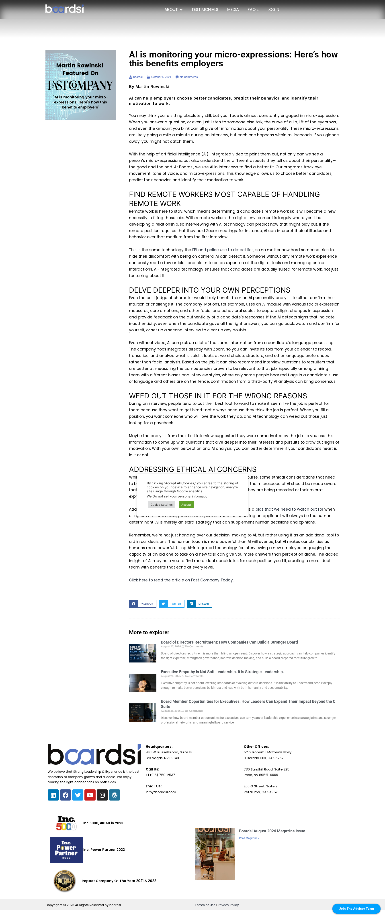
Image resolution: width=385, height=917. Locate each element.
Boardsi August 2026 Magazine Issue (272, 831)
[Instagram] (102, 795)
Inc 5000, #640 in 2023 (103, 823)
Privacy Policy (228, 905)
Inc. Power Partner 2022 (104, 849)
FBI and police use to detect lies (223, 250)
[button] (142, 604)
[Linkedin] (53, 795)
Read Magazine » (249, 838)
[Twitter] (77, 795)
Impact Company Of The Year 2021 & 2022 (119, 880)
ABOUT (171, 9)
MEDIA (233, 9)
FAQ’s (253, 9)
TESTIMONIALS (204, 9)
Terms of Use (205, 905)
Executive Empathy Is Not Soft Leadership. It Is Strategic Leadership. (222, 671)
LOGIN (273, 9)
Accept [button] (186, 504)
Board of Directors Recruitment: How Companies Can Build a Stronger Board (229, 642)
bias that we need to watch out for (289, 509)
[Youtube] (90, 795)
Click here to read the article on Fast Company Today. (181, 580)
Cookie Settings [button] (162, 504)
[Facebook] (65, 795)
